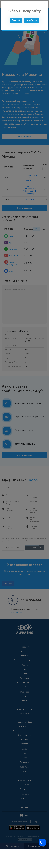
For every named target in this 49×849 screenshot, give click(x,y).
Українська (31, 20)
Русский (16, 20)
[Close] (44, 3)
